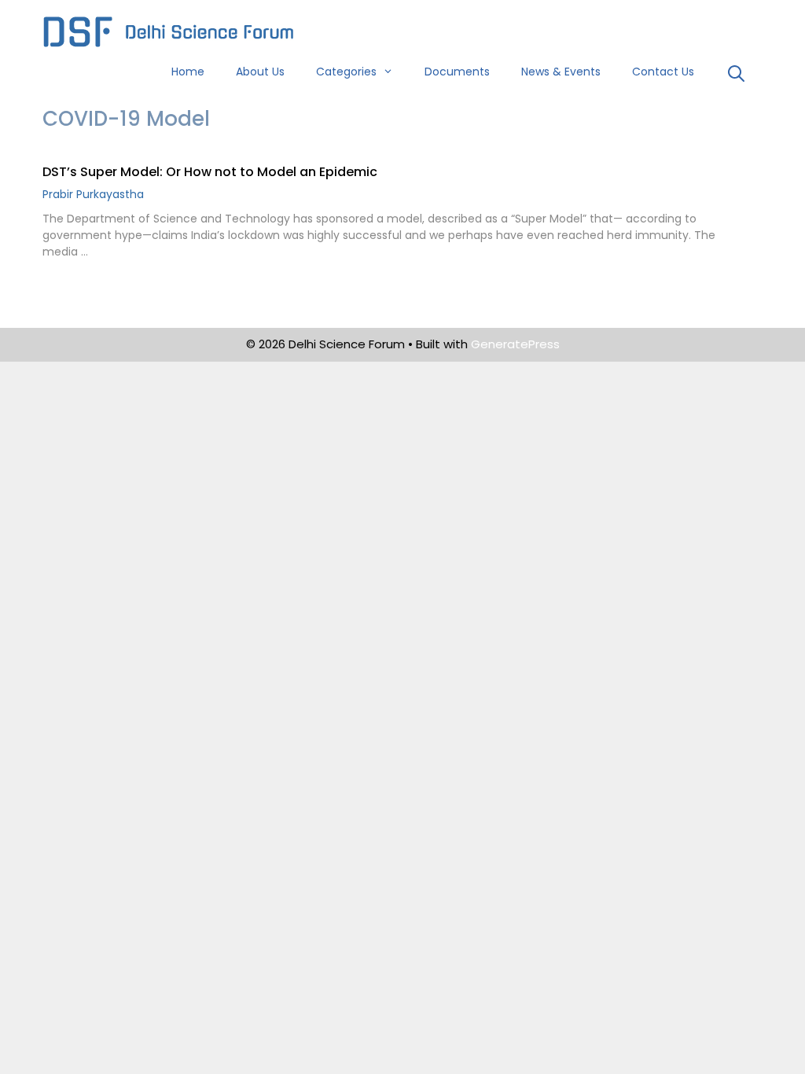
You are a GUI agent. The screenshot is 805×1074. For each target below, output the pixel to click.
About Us (260, 71)
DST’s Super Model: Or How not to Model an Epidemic (209, 172)
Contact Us (663, 71)
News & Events (561, 71)
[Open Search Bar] (736, 75)
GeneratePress (515, 344)
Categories (346, 71)
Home (187, 71)
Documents (457, 71)
